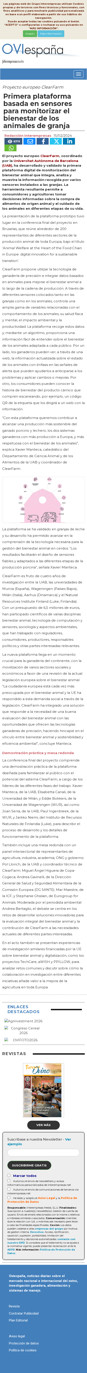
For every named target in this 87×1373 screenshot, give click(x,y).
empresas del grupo (49, 1228)
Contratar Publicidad (24, 1313)
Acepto (30, 33)
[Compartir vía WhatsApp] (10, 148)
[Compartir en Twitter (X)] (56, 141)
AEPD (11, 1249)
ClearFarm (49, 156)
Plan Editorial (18, 1320)
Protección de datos (24, 1343)
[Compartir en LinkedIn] (69, 141)
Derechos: (37, 1232)
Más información (51, 33)
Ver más (43, 1125)
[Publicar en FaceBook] (43, 141)
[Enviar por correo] (29, 141)
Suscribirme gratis (29, 1165)
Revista (14, 1306)
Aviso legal (17, 1336)
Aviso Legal (46, 1198)
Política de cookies (23, 1350)
